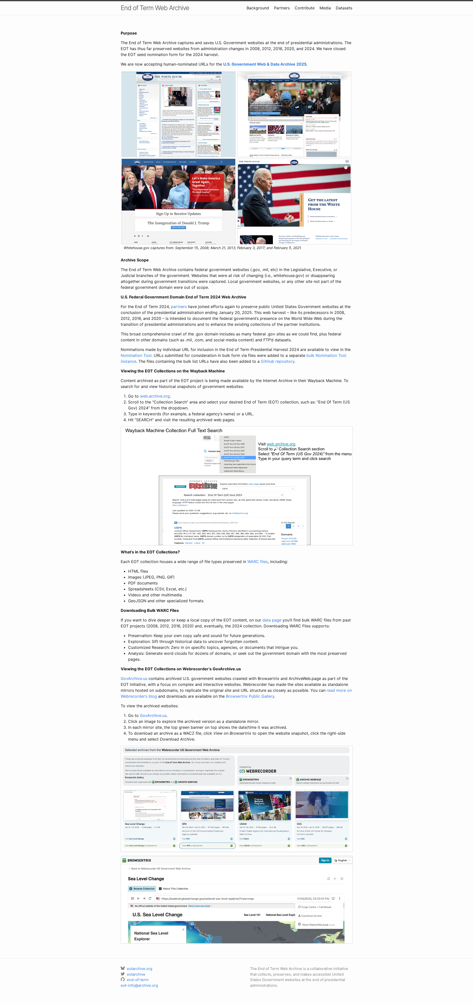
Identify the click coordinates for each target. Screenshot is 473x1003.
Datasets (344, 7)
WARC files (257, 561)
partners (179, 306)
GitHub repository (277, 361)
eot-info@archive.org (139, 985)
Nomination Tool (136, 355)
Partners (282, 7)
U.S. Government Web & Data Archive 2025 (264, 64)
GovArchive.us (134, 678)
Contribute (305, 7)
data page (271, 620)
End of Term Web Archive (155, 8)
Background (258, 7)
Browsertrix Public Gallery (250, 696)
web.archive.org (155, 396)
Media (325, 7)
